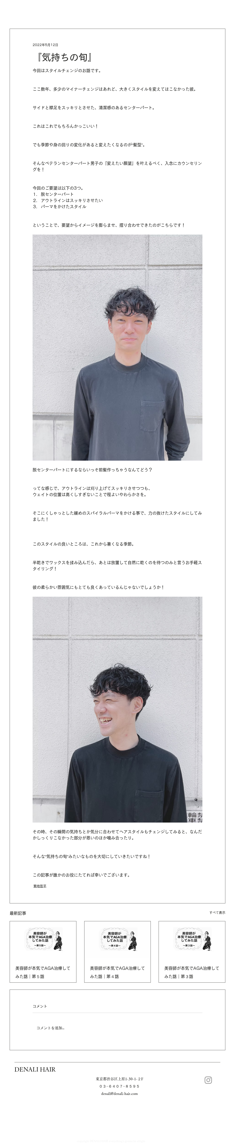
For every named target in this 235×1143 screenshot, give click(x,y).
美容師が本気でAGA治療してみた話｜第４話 (117, 972)
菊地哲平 (40, 886)
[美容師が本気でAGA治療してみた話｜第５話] (43, 939)
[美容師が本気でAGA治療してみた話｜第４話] (117, 939)
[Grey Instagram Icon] (208, 1080)
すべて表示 (217, 912)
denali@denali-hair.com (119, 1093)
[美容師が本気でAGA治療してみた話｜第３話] (192, 939)
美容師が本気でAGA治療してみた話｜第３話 (191, 972)
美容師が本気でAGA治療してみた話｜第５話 (42, 972)
